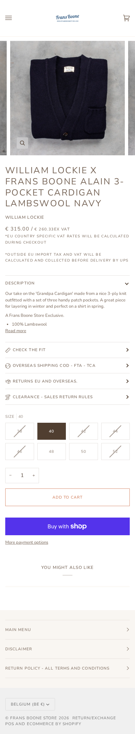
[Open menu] (15, 18)
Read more (15, 331)
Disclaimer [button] (18, 649)
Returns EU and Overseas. (45, 381)
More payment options (26, 542)
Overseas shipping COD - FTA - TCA (54, 365)
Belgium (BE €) (28, 704)
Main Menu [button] (18, 629)
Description (20, 283)
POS (9, 723)
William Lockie (24, 217)
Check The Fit (29, 349)
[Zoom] (22, 143)
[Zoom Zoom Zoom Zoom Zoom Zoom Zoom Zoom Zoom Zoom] (67, 98)
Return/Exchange (94, 718)
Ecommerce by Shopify (54, 723)
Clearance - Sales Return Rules (53, 397)
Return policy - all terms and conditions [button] (57, 668)
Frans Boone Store (33, 718)
